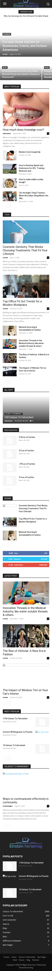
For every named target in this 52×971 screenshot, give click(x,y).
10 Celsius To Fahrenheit (14, 745)
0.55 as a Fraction (27, 437)
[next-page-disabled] (9, 825)
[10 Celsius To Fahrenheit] (42, 749)
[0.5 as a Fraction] (10, 454)
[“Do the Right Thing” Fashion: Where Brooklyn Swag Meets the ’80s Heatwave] (10, 196)
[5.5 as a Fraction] (10, 481)
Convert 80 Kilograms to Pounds (17, 732)
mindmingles (7, 806)
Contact (7, 957)
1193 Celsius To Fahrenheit (15, 718)
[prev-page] (4, 206)
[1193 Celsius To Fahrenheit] (42, 722)
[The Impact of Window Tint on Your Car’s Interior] (10, 371)
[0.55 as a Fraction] (10, 441)
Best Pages (42, 957)
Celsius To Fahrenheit (13, 414)
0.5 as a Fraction (26, 450)
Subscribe (43, 565)
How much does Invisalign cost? (23, 129)
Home (14, 957)
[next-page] (9, 206)
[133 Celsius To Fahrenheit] (26, 410)
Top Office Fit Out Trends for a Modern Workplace (22, 303)
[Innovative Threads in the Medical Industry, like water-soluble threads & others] (10, 344)
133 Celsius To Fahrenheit (18, 417)
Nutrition (35, 960)
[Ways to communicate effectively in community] (26, 783)
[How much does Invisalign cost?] (26, 109)
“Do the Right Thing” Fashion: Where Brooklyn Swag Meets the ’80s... (33, 195)
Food (15, 960)
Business (6, 34)
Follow (44, 559)
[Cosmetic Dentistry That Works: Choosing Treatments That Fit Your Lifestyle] (26, 231)
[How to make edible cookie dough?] (10, 183)
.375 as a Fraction (27, 464)
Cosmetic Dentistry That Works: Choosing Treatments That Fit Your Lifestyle (25, 250)
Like (45, 553)
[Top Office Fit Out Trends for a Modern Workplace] (26, 286)
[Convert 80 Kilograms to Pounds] (42, 735)
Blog (5, 67)
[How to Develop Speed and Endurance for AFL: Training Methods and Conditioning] (10, 169)
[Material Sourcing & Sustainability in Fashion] (10, 330)
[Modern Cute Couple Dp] (10, 155)
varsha (5, 257)
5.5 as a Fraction (26, 477)
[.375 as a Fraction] (10, 467)
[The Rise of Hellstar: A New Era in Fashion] (10, 358)
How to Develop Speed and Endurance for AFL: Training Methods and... (31, 168)
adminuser (7, 133)
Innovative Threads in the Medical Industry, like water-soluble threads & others (32, 343)
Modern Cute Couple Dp (29, 152)
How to (21, 960)
